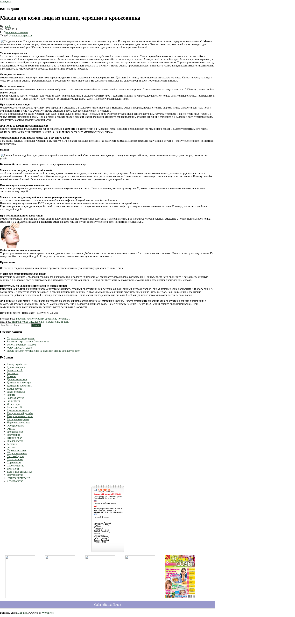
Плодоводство (15, 431)
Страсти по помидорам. (20, 338)
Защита (11, 394)
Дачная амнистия (17, 379)
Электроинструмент (18, 477)
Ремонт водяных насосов (21, 344)
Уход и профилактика (19, 471)
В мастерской (15, 370)
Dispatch (22, 612)
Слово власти (15, 459)
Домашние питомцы (19, 382)
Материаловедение (18, 419)
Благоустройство (16, 364)
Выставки (12, 373)
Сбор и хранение (17, 453)
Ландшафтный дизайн (20, 413)
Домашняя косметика (16, 32)
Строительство (15, 465)
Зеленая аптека (15, 397)
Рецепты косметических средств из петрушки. (43, 318)
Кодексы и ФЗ (15, 407)
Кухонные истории (18, 410)
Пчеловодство (15, 440)
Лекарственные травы (20, 416)
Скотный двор (15, 456)
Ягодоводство (15, 480)
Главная (11, 376)
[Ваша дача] (20, 597)
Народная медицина (18, 422)
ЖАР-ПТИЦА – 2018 (19, 347)
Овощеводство (15, 425)
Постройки (13, 434)
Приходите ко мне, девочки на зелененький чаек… (41, 321)
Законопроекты (16, 391)
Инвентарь (13, 404)
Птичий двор (14, 437)
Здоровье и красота (20, 35)
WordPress (48, 612)
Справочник (14, 462)
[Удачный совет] (180, 598)
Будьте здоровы (16, 367)
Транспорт (13, 468)
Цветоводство (15, 474)
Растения (12, 444)
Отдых (11, 428)
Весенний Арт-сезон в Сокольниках (28, 341)
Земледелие (13, 400)
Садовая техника (16, 450)
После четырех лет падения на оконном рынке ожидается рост (43, 350)
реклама (11, 447)
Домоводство (14, 388)
